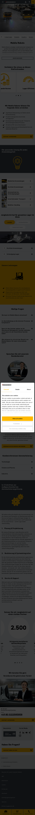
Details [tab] (17, 389)
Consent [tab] (6, 389)
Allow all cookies (17, 418)
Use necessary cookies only (17, 428)
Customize (16, 423)
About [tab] (29, 389)
